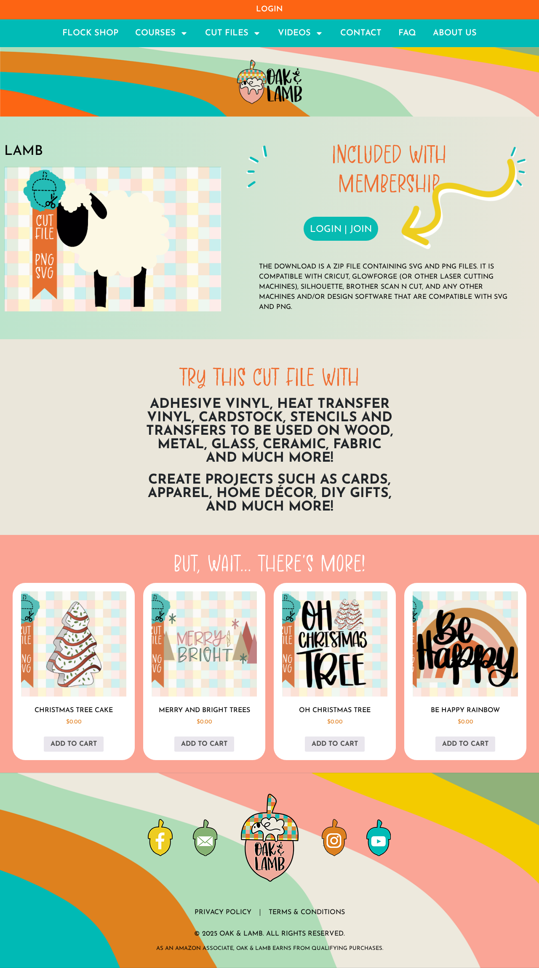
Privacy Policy (223, 912)
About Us (455, 33)
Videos (294, 33)
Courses (155, 33)
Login (269, 9)
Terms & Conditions (307, 912)
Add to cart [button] (74, 744)
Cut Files (226, 33)
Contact (361, 33)
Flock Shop (90, 33)
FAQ (407, 33)
